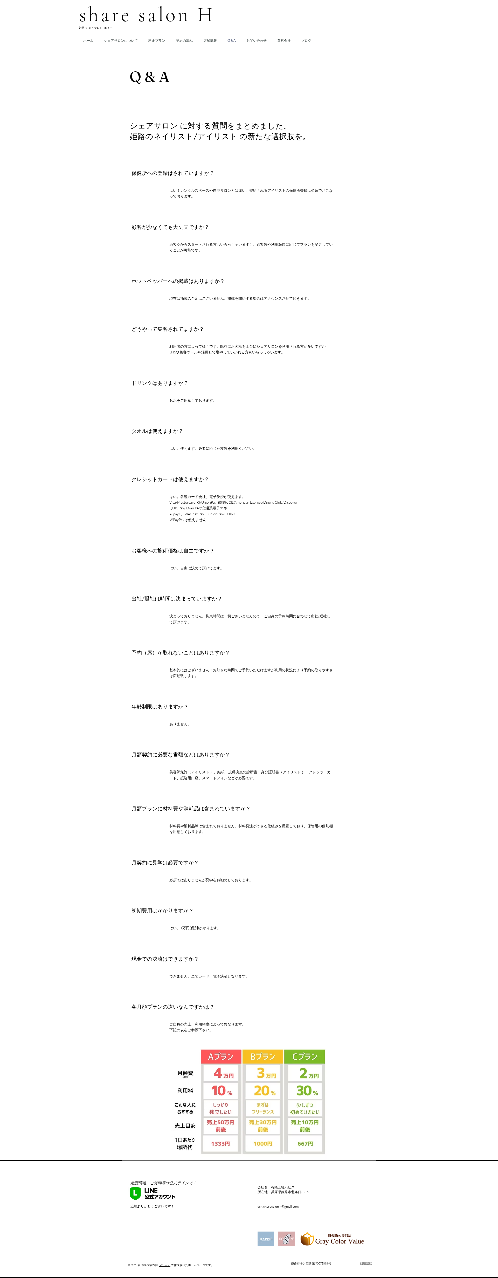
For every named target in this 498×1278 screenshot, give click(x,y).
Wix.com (164, 1265)
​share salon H (147, 14)
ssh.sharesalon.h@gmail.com (278, 1206)
